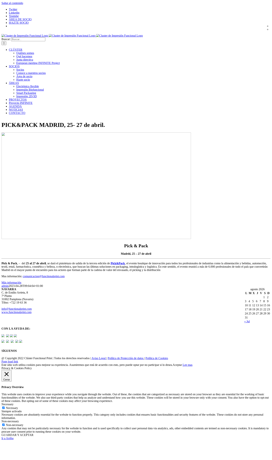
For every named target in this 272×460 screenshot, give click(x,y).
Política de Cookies (156, 358)
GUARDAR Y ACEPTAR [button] (17, 435)
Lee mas (187, 364)
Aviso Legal (98, 358)
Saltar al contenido (12, 3)
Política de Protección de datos (126, 358)
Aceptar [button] (177, 364)
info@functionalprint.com (16, 308)
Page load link (9, 361)
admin (5, 285)
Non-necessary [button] (10, 421)
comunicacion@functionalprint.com (44, 276)
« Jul (247, 321)
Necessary (12, 408)
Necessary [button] (7, 404)
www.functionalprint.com (16, 312)
